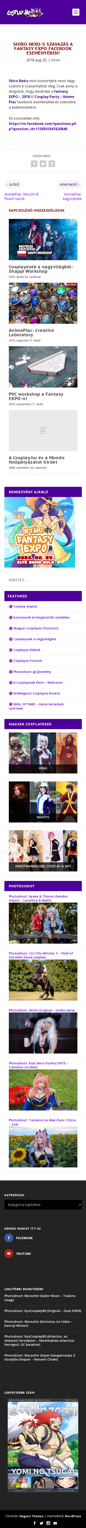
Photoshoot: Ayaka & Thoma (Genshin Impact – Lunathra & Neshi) (38, 898)
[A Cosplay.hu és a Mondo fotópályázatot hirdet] (43, 430)
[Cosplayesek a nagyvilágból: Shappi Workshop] (43, 239)
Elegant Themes (31, 1516)
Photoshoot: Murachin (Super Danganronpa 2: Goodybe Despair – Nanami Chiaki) (40, 1357)
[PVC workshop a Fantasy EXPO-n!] (43, 367)
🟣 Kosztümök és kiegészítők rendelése (39, 617)
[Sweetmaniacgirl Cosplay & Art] (43, 870)
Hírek (55, 60)
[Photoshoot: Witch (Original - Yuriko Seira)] (43, 1052)
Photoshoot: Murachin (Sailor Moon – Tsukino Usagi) (39, 1298)
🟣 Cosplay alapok (23, 606)
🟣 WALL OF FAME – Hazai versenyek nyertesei (36, 706)
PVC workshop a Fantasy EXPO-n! (36, 396)
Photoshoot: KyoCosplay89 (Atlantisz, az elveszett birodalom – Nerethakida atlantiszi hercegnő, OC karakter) (39, 1340)
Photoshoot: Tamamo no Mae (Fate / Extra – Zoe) (42, 1122)
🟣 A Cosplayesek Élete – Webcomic (36, 682)
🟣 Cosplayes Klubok (24, 650)
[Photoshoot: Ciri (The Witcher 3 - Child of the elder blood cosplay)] (43, 999)
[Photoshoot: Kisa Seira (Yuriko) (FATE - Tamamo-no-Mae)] (43, 1109)
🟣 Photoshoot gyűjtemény (30, 672)
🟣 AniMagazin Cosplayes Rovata (34, 693)
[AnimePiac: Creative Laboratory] (43, 303)
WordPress (73, 1516)
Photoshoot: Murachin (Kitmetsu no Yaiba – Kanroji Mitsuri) (38, 1323)
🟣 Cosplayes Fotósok (25, 661)
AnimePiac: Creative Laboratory (31, 332)
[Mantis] (43, 821)
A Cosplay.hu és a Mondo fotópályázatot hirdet (37, 460)
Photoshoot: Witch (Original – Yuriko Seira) (42, 1010)
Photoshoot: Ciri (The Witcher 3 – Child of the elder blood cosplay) (41, 955)
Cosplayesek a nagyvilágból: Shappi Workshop (41, 269)
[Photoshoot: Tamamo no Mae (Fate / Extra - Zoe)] (43, 1166)
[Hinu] (43, 772)
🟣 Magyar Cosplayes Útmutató (33, 628)
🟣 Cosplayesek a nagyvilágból (32, 639)
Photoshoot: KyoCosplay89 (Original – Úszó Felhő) (42, 1311)
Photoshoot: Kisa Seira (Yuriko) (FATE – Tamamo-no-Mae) (39, 1065)
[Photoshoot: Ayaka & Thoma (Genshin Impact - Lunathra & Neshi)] (43, 942)
